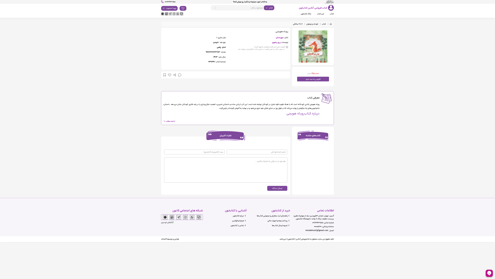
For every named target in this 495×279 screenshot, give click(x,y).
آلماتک (164, 239)
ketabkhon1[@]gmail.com (317, 230)
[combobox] (242, 7)
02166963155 (317, 222)
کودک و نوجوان (312, 24)
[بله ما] (181, 14)
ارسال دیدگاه (277, 188)
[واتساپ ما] (177, 14)
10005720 (317, 226)
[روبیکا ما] (162, 14)
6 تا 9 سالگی (298, 24)
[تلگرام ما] (170, 14)
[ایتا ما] (166, 14)
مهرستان (280, 37)
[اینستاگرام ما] (174, 14)
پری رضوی (276, 42)
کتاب (324, 24)
